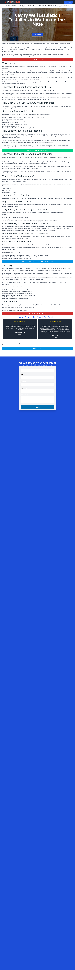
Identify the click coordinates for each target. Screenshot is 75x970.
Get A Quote (37, 34)
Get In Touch (68, 2)
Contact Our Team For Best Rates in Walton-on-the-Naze (37, 261)
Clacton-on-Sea (6, 310)
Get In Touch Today (37, 59)
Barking (25, 310)
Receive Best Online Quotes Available (37, 150)
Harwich (13, 310)
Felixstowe (19, 310)
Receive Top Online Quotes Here (37, 313)
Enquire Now (37, 353)
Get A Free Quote (37, 348)
